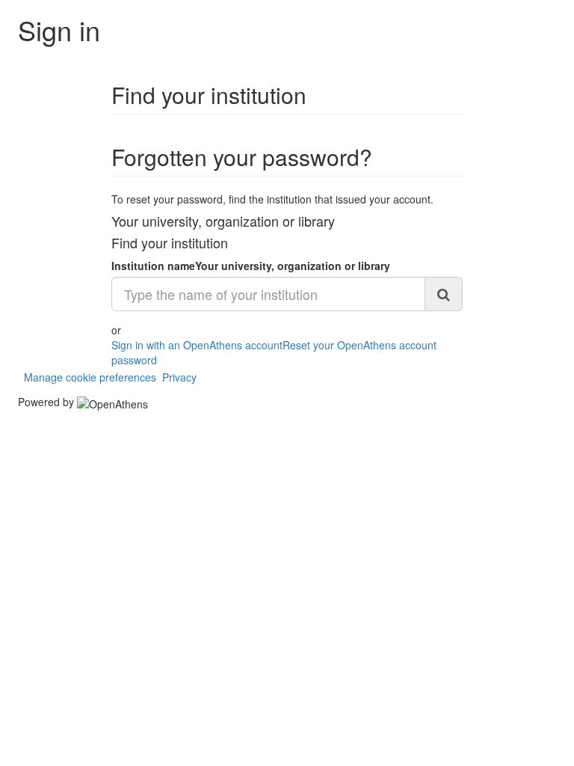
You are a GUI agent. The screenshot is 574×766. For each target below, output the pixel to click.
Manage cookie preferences (90, 377)
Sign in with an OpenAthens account (197, 344)
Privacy (179, 377)
